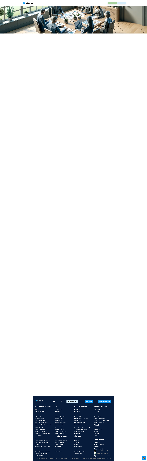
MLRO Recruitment (40, 359)
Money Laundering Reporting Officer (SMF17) (47, 220)
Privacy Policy (77, 448)
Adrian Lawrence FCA (67, 203)
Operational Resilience (92, 361)
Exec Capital (97, 442)
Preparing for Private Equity (61, 440)
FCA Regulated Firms (39, 427)
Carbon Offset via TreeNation (103, 455)
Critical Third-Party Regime (43, 302)
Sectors (96, 435)
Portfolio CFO (58, 413)
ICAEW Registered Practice (75, 203)
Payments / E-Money (66, 357)
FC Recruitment (97, 416)
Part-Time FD (77, 411)
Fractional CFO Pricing (60, 416)
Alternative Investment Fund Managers (75, 108)
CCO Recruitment (40, 357)
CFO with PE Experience (60, 433)
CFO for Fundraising (59, 442)
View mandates (106, 199)
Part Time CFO (58, 411)
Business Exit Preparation (60, 450)
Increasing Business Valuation (61, 448)
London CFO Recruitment (60, 422)
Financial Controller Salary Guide (101, 420)
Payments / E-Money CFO (41, 431)
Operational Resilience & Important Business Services (49, 297)
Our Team (96, 433)
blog (69, 339)
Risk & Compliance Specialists (43, 230)
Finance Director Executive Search (82, 427)
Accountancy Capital (99, 444)
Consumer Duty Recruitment (41, 442)
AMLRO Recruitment (40, 361)
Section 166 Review (91, 363)
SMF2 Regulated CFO (41, 216)
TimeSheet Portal (78, 453)
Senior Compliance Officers (43, 227)
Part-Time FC (97, 411)
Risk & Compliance (40, 371)
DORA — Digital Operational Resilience (45, 294)
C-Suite (76, 444)
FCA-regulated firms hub (59, 339)
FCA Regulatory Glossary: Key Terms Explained (84, 192)
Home (69, 29)
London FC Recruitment (99, 418)
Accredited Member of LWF (102, 453)
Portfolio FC (96, 413)
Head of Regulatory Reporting (43, 224)
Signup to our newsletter (104, 401)
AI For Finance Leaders (79, 450)
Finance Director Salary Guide (81, 418)
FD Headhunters (78, 426)
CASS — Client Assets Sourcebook (44, 295)
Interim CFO (57, 415)
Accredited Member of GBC (102, 450)
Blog (75, 439)
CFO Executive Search (60, 427)
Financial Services (39, 455)
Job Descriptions (78, 446)
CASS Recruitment (91, 359)
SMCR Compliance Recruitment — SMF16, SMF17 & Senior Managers (50, 199)
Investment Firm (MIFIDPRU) (68, 359)
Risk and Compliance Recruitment (42, 451)
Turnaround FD (77, 416)
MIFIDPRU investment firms (42, 118)
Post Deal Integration (59, 444)
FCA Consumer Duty (41, 292)
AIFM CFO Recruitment (40, 429)
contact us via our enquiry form (80, 384)
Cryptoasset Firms (39, 437)
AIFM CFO (64, 355)
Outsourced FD (77, 420)
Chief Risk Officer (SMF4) (42, 217)
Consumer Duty (90, 355)
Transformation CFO (59, 429)
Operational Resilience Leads (43, 228)
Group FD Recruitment (79, 431)
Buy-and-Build (58, 446)
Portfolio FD (77, 413)
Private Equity (58, 439)
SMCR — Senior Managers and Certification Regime (48, 291)
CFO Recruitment (59, 424)
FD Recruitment (77, 424)
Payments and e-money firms (41, 126)
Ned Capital (96, 446)
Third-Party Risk (91, 365)
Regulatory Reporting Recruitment (43, 424)
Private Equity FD (78, 433)
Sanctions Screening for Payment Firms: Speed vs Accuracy (49, 192)
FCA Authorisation (40, 299)
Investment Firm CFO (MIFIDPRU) (42, 433)
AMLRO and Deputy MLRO (42, 222)
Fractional (76, 440)
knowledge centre (78, 339)
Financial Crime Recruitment (42, 369)
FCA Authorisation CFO (40, 435)
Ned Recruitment (58, 451)
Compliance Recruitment (42, 363)
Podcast (96, 431)
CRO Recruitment (40, 355)
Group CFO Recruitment (60, 431)
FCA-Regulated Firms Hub (67, 353)
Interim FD (76, 415)
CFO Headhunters (59, 426)
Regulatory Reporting (41, 367)
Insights (96, 427)
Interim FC (96, 415)
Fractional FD (77, 409)
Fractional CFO (58, 409)
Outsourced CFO (58, 420)
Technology (77, 442)
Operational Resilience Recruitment (43, 446)
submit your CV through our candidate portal (69, 322)
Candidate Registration (79, 451)
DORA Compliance (91, 357)
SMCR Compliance (91, 353)
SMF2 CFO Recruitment (41, 353)
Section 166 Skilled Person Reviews (44, 300)
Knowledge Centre (98, 429)
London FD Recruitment (79, 422)
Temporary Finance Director (80, 429)
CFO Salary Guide (59, 418)
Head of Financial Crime (42, 225)
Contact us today (73, 388)
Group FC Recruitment (99, 422)
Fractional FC (97, 409)
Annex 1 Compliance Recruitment (42, 440)
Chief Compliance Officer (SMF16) (44, 219)
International (97, 437)
